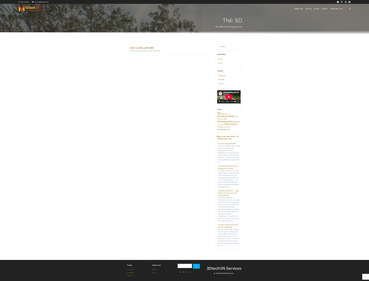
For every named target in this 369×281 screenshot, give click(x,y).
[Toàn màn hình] (238, 101)
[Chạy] (220, 101)
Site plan (226, 127)
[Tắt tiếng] (235, 101)
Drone (236, 116)
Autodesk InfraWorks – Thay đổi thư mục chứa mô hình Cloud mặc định (228, 193)
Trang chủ (298, 9)
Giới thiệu (221, 80)
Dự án (316, 9)
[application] (229, 96)
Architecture (223, 116)
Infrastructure (225, 121)
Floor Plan (220, 119)
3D (219, 113)
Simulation (220, 127)
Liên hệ (324, 9)
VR (229, 129)
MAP (223, 124)
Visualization (222, 129)
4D (228, 114)
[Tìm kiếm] (196, 266)
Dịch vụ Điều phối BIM (142, 47)
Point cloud (230, 124)
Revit (237, 124)
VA (230, 127)
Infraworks (236, 122)
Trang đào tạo (336, 9)
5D (229, 114)
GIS (225, 119)
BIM (232, 116)
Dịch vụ (308, 9)
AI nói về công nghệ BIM (227, 144)
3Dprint (224, 114)
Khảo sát (219, 124)
